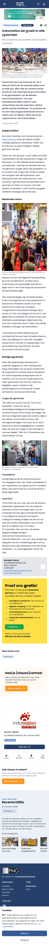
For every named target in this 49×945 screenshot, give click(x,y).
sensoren (8, 656)
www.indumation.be (12, 573)
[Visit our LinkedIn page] (4, 906)
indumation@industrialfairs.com (18, 570)
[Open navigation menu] (4, 4)
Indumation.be (9, 139)
